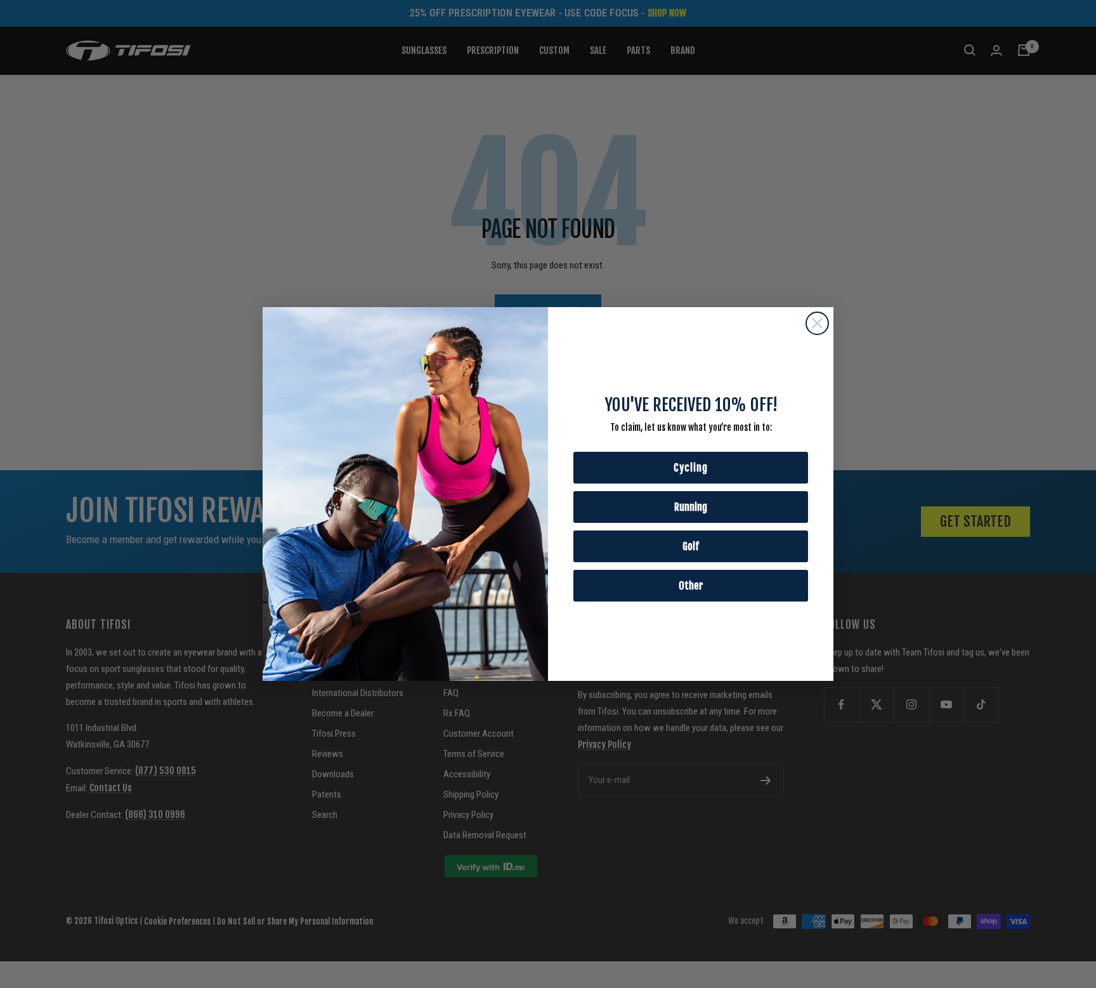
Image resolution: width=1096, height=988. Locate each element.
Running (690, 507)
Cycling (691, 467)
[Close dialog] (817, 323)
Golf (690, 546)
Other (691, 585)
